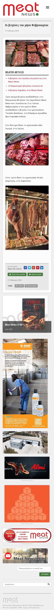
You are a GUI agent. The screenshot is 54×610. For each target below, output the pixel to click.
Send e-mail (35, 274)
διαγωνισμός (31, 286)
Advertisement (27, 480)
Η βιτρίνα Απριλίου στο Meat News (25, 90)
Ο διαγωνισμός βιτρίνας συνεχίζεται (25, 86)
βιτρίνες (19, 286)
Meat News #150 (13, 324)
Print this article (17, 274)
